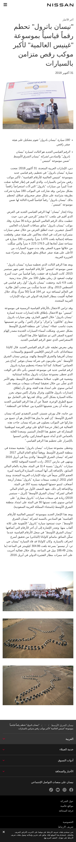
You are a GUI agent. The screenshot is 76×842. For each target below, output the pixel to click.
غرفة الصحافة (66, 810)
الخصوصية (68, 822)
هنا (45, 838)
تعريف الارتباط (65, 826)
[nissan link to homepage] (60, 5)
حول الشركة (66, 801)
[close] (4, 832)
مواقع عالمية (66, 805)
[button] (5, 4)
